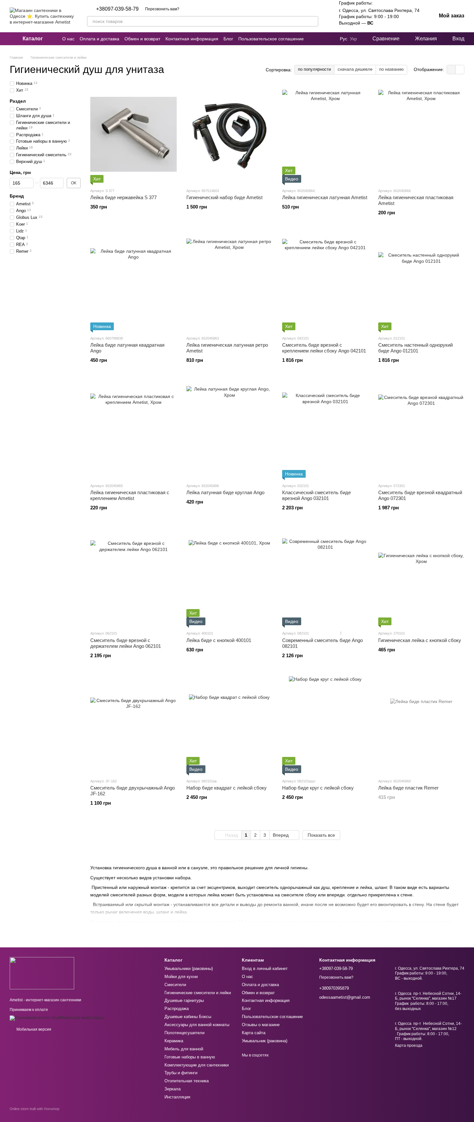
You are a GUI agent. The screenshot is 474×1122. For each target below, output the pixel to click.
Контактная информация (191, 38)
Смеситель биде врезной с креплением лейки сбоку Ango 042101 (324, 347)
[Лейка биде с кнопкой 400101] (229, 576)
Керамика (173, 1040)
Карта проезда (408, 1045)
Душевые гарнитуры (184, 1000)
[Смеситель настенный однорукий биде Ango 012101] (421, 281)
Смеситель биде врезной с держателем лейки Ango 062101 (125, 643)
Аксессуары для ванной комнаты (196, 1024)
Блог (228, 38)
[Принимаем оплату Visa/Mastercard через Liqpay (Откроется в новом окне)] (57, 1017)
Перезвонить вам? (162, 9)
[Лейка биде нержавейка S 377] (133, 134)
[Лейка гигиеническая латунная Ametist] (325, 134)
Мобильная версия (33, 1029)
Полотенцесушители (184, 1032)
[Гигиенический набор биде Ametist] (229, 134)
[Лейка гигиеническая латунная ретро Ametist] (229, 281)
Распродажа (176, 1008)
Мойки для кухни (181, 976)
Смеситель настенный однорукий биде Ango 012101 (415, 347)
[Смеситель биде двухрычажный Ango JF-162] (133, 724)
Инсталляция (177, 1097)
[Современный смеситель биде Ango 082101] (325, 576)
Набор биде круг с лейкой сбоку (318, 787)
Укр (353, 38)
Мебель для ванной (183, 1048)
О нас (68, 38)
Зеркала (172, 1088)
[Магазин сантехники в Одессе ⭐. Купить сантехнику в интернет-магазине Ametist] (42, 973)
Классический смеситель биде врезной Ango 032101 (316, 495)
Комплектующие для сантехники (196, 1065)
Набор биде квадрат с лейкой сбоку (226, 787)
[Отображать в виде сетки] (451, 69)
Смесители (175, 984)
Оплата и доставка (99, 38)
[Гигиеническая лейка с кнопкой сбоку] (421, 576)
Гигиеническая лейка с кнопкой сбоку (419, 640)
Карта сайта (253, 1032)
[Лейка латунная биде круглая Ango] (229, 429)
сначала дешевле (355, 69)
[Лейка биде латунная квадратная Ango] (133, 281)
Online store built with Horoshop (34, 1109)
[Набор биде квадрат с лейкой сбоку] (229, 724)
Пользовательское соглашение (271, 38)
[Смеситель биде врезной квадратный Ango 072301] (421, 429)
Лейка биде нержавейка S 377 (123, 197)
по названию (391, 69)
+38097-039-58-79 (117, 9)
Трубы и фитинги (180, 1072)
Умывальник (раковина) (264, 1040)
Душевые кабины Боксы (187, 1016)
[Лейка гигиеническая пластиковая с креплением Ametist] (133, 429)
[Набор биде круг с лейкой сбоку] (325, 724)
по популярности (314, 69)
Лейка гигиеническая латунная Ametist (324, 197)
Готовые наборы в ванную (189, 1057)
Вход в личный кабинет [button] (265, 968)
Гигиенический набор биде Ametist (224, 197)
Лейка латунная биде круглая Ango (225, 492)
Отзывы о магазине (261, 1024)
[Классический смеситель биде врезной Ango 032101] (325, 429)
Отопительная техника (186, 1080)
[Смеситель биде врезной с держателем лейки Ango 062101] (133, 576)
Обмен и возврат (142, 38)
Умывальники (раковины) (188, 968)
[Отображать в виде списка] (460, 69)
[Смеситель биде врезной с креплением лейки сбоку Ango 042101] (325, 281)
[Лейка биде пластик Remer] (421, 724)
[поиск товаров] (313, 21)
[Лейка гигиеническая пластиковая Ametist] (421, 134)
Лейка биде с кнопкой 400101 (218, 640)
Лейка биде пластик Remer (408, 787)
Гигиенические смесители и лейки (197, 992)
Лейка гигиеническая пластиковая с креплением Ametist (129, 495)
